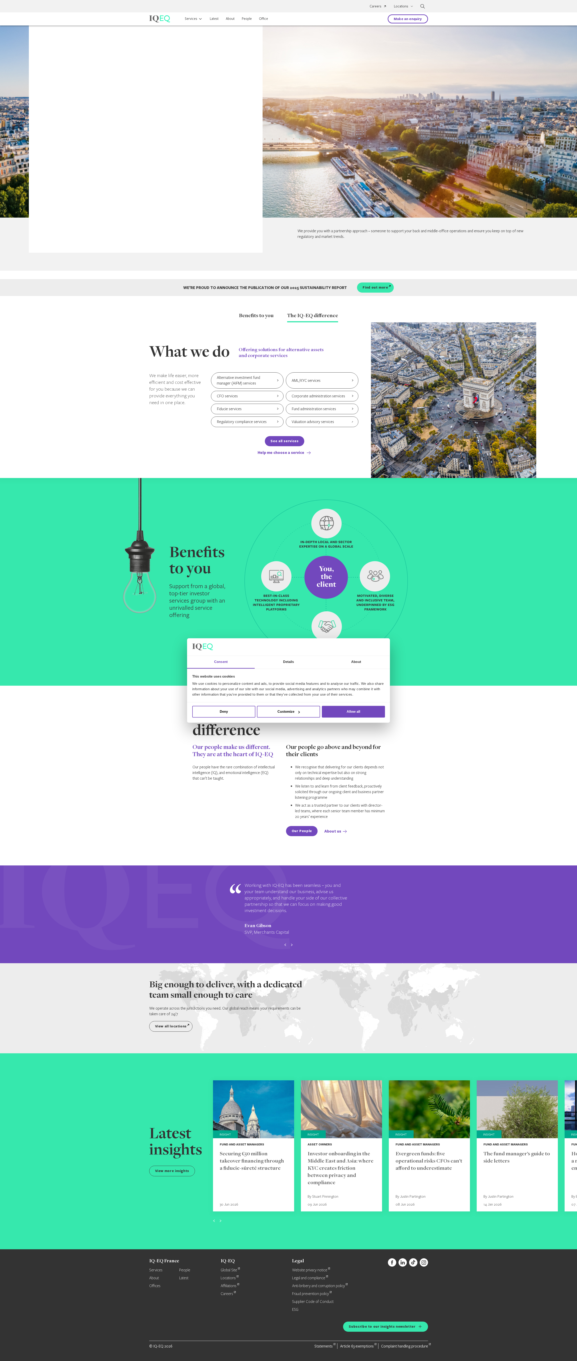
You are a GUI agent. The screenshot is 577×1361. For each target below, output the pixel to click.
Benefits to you (256, 316)
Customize (285, 712)
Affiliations (228, 1286)
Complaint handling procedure (404, 1346)
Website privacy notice (309, 1270)
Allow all (353, 712)
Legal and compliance (308, 1278)
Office (263, 18)
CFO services (227, 395)
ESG (295, 1309)
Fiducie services (229, 408)
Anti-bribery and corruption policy (318, 1286)
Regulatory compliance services (242, 421)
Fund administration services (314, 408)
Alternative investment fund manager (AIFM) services (238, 380)
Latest (214, 18)
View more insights (172, 1170)
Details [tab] (288, 662)
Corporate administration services (318, 395)
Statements (323, 1346)
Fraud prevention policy (310, 1294)
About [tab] (356, 662)
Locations (228, 1278)
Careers (375, 6)
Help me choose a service (281, 452)
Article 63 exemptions (357, 1346)
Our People (302, 830)
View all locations (171, 1026)
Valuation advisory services (313, 421)
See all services (284, 441)
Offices (154, 1286)
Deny (224, 712)
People (247, 18)
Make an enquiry (408, 18)
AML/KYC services (306, 380)
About (230, 18)
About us (332, 831)
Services (191, 18)
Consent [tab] (221, 662)
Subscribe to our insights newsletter (382, 1326)
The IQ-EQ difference (312, 316)
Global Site (229, 1270)
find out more (375, 287)
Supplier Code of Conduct (313, 1302)
